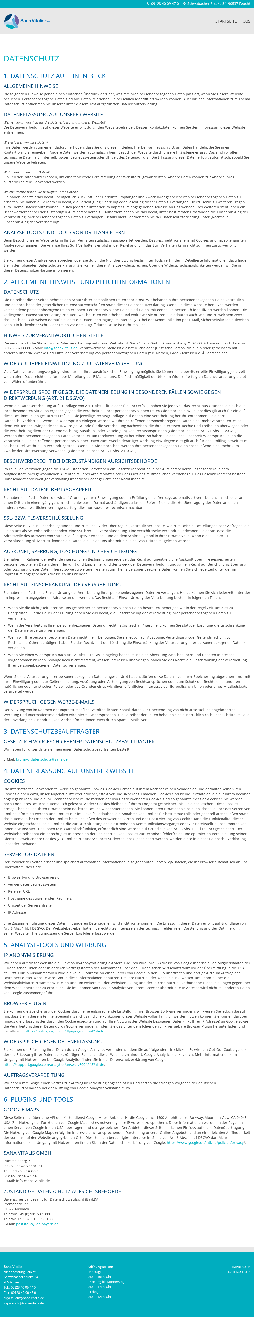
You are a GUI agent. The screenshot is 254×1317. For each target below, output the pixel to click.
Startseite (226, 21)
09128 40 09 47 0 (165, 3)
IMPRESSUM (241, 1266)
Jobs (246, 21)
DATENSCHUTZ (239, 1271)
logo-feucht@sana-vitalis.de (24, 1303)
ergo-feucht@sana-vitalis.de (24, 1298)
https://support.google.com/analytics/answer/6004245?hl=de (54, 1064)
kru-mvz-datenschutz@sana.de (42, 759)
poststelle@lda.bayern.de (37, 1224)
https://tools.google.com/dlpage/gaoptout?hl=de (64, 1031)
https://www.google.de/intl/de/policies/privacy (205, 1142)
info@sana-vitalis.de (61, 348)
